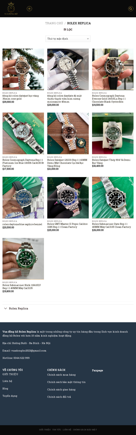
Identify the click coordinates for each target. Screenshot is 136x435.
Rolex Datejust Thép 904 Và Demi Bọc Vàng (111, 161)
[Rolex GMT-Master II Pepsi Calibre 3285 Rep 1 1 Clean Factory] (68, 197)
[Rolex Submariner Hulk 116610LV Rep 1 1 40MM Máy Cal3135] (23, 259)
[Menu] (29, 8)
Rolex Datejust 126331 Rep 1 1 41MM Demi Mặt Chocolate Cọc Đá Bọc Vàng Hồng (67, 163)
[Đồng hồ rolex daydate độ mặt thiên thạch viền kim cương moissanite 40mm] (68, 69)
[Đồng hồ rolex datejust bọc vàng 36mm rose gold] (23, 69)
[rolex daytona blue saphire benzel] (23, 197)
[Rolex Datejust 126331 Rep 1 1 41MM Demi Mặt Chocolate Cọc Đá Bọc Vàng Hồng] (68, 133)
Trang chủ (54, 23)
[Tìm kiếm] (130, 8)
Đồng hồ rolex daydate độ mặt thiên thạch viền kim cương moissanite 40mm (64, 98)
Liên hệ (67, 429)
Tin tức (56, 429)
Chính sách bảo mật (85, 429)
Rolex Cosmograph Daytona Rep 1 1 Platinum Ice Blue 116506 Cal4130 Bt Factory (23, 163)
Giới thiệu (45, 429)
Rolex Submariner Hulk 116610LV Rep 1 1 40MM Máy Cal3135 (21, 287)
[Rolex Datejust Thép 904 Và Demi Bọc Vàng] (113, 133)
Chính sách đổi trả (59, 396)
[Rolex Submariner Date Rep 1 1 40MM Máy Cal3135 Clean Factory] (113, 197)
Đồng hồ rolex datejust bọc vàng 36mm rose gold (20, 97)
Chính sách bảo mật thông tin (66, 382)
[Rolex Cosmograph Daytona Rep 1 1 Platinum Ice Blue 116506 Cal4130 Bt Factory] (23, 133)
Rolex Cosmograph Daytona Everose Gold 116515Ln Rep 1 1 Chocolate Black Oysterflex (109, 98)
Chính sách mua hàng (61, 374)
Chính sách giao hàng (61, 389)
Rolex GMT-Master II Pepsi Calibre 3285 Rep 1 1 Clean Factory (67, 225)
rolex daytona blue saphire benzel (22, 224)
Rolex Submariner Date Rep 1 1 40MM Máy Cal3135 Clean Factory (111, 225)
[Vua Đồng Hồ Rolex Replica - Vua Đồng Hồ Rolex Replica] (12, 8)
